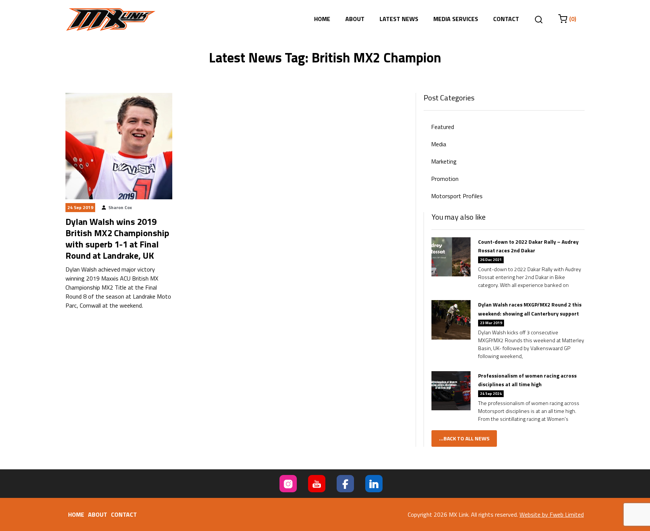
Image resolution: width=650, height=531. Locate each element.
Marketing (444, 161)
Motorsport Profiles (457, 195)
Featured (442, 126)
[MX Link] (110, 19)
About (354, 18)
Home (322, 18)
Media (438, 144)
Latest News (399, 18)
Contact (506, 18)
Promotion (445, 178)
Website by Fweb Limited (551, 514)
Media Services (455, 18)
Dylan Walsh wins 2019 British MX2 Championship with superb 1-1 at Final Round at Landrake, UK (117, 238)
